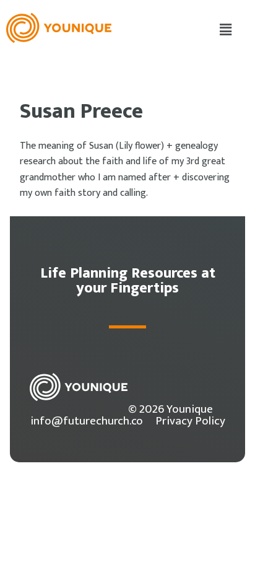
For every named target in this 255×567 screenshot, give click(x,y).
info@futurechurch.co (86, 421)
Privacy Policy (190, 421)
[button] (225, 30)
